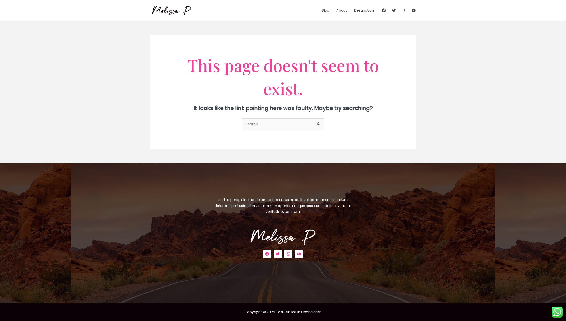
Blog (325, 10)
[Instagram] (404, 10)
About (341, 10)
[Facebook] (384, 10)
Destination (364, 10)
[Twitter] (394, 10)
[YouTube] (414, 10)
